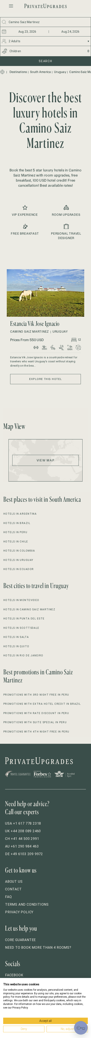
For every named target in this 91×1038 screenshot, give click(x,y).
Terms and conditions (27, 904)
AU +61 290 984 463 (22, 846)
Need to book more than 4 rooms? (38, 948)
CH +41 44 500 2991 (22, 839)
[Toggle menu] (11, 5)
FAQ (8, 897)
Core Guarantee (20, 940)
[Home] (2, 72)
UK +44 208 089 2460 (23, 831)
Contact (13, 889)
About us (13, 882)
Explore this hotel (45, 379)
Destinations (18, 72)
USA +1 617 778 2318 (23, 823)
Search (45, 61)
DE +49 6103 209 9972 (24, 854)
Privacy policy (19, 912)
